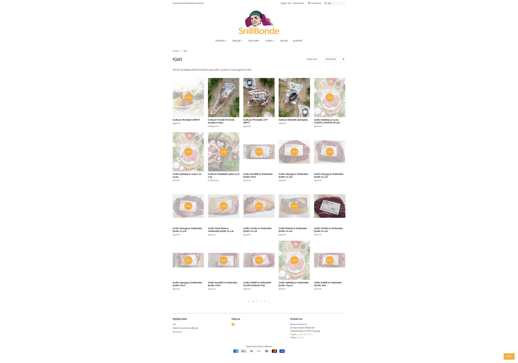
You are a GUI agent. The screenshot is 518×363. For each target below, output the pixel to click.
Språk (509, 356)
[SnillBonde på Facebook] (233, 325)
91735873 (300, 338)
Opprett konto (298, 3)
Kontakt (298, 41)
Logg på (283, 3)
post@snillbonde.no (304, 334)
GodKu (269, 41)
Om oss (284, 41)
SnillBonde (267, 346)
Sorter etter (312, 59)
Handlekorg (316, 3)
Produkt (221, 41)
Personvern (177, 332)
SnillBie (236, 41)
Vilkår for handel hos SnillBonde (185, 328)
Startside (176, 51)
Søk (174, 324)
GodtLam (253, 41)
